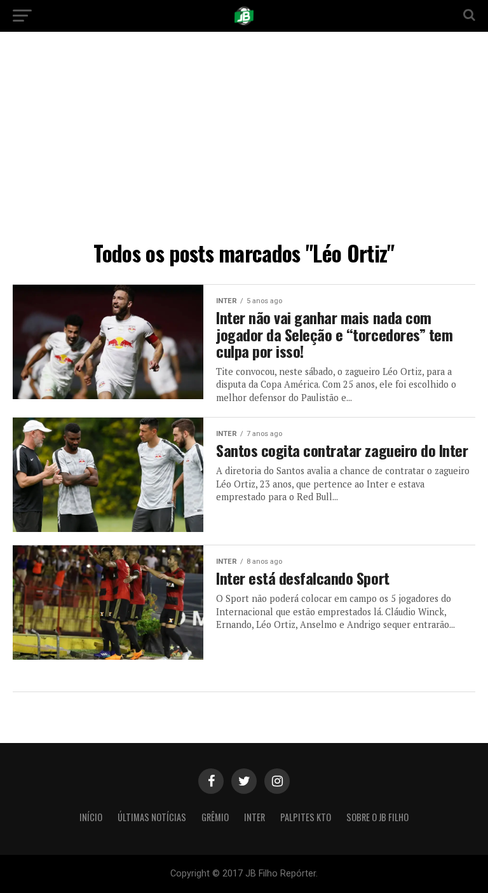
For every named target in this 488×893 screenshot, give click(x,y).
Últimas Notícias (152, 817)
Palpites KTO (305, 817)
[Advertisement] (244, 140)
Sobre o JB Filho (377, 817)
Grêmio (215, 817)
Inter (254, 817)
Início (90, 817)
